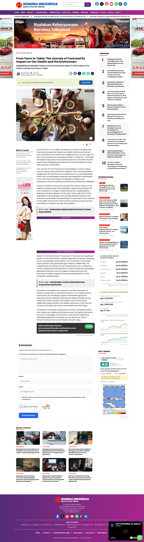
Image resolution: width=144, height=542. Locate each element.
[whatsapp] (116, 5)
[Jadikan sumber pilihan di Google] (71, 74)
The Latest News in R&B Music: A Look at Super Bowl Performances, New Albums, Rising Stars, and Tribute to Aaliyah (117, 95)
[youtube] (112, 5)
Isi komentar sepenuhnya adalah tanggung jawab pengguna (42, 354)
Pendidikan (94, 12)
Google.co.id (37, 525)
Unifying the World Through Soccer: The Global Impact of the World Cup (58, 16)
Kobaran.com (47, 525)
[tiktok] (121, 5)
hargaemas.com (112, 316)
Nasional (84, 12)
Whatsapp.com (99, 525)
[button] (83, 144)
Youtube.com (72, 527)
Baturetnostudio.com (74, 525)
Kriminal (75, 12)
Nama (21, 376)
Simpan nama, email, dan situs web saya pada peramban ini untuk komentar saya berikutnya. (53, 398)
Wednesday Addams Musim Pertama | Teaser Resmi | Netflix (116, 107)
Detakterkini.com (59, 525)
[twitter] (102, 5)
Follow (89, 326)
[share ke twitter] (80, 74)
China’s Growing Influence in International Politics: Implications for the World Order (109, 245)
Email (21, 387)
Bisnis (22, 12)
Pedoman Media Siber (61, 533)
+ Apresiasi (85, 82)
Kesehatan (66, 12)
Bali (23, 53)
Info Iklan (90, 533)
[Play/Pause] (111, 538)
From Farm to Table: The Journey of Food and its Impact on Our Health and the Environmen (117, 142)
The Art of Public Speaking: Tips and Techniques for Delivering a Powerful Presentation (117, 165)
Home (17, 12)
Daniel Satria (25, 73)
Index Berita (102, 533)
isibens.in (111, 285)
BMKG (126, 417)
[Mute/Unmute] (114, 538)
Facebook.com (26, 525)
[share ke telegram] (88, 74)
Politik (103, 12)
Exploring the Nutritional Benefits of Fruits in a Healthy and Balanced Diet (116, 117)
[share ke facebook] (75, 74)
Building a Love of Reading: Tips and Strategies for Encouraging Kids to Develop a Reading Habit (116, 130)
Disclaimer (77, 533)
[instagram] (107, 5)
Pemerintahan (54, 12)
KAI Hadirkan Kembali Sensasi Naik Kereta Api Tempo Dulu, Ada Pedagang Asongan (116, 74)
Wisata (111, 12)
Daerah (30, 12)
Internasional (41, 12)
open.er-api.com (123, 316)
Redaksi (46, 533)
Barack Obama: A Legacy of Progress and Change (108, 217)
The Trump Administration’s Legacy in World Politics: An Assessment (108, 230)
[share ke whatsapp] (84, 74)
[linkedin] (125, 5)
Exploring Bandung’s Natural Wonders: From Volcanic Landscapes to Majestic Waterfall (116, 154)
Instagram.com (88, 525)
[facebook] (97, 5)
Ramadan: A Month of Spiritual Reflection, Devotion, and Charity (112, 16)
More (117, 12)
